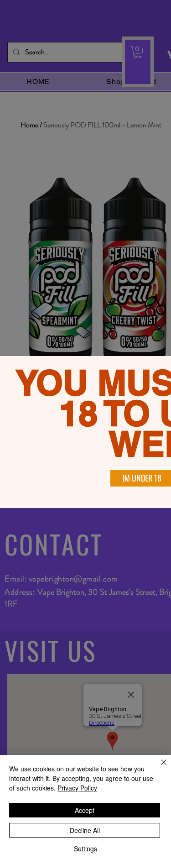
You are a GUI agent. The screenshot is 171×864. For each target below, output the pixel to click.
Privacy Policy (77, 787)
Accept (84, 810)
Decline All (85, 830)
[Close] (158, 768)
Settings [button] (85, 848)
